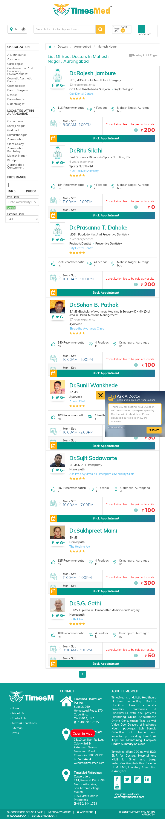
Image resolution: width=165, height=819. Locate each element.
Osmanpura (15, 121)
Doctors (63, 46)
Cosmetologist (16, 85)
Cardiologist (15, 63)
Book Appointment (106, 138)
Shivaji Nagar (16, 125)
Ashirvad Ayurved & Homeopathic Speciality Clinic (101, 473)
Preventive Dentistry (108, 243)
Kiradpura (13, 160)
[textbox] (65, 29)
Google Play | (19, 815)
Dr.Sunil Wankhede (93, 385)
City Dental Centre (81, 93)
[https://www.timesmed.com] (50, 46)
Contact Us (19, 718)
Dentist (12, 94)
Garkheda (13, 130)
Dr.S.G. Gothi (85, 603)
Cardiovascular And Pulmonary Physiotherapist (20, 71)
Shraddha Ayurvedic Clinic (86, 328)
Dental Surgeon (17, 90)
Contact (67, 691)
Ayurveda (13, 59)
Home (15, 708)
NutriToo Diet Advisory (84, 170)
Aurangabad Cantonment (15, 166)
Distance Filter (15, 214)
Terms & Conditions (24, 723)
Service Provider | (44, 815)
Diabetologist (15, 103)
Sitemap (17, 728)
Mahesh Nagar (17, 155)
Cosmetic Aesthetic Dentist (19, 80)
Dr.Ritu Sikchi (85, 150)
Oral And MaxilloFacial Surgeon (89, 89)
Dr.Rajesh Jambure (92, 73)
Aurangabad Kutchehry (15, 150)
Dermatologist (16, 99)
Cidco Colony (15, 144)
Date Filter (12, 197)
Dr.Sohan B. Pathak (93, 304)
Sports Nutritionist (81, 166)
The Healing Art (79, 546)
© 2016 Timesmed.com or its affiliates (137, 813)
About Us (18, 713)
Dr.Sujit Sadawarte (93, 458)
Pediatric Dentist (80, 243)
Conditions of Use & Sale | (28, 812)
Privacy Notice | (63, 812)
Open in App (83, 733)
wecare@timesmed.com (129, 797)
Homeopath (77, 469)
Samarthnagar (17, 134)
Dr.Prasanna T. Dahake (98, 227)
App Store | (88, 812)
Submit (154, 430)
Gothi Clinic (76, 619)
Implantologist (124, 89)
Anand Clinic (77, 401)
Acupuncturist (16, 54)
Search (10, 207)
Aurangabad (15, 139)
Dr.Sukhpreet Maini (93, 530)
